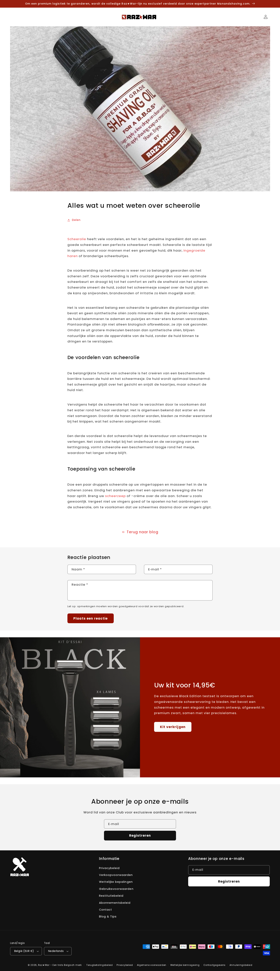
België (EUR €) (24, 951)
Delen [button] (76, 220)
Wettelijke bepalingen (116, 882)
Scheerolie (76, 239)
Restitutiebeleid (111, 896)
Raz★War (44, 965)
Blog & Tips (108, 916)
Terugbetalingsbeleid (99, 965)
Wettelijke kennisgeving (185, 965)
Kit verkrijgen (173, 727)
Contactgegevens (214, 965)
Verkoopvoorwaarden (116, 875)
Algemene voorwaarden (151, 965)
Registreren (140, 835)
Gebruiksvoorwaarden (116, 889)
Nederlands (56, 951)
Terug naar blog (142, 532)
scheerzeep (115, 496)
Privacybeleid (109, 868)
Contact (105, 910)
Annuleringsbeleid (241, 965)
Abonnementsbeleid (114, 903)
